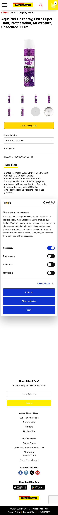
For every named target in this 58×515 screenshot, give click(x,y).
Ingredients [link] (11, 164)
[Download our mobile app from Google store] (38, 487)
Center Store (29, 443)
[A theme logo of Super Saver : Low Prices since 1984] (23, 5)
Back (6, 12)
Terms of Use (29, 512)
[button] (9, 98)
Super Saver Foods (29, 417)
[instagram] (26, 473)
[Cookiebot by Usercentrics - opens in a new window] (43, 203)
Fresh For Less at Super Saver (29, 447)
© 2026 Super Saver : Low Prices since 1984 (29, 509)
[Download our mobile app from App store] (20, 487)
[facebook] (20, 473)
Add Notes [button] (9, 148)
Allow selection (29, 301)
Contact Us (29, 431)
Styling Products (29, 12)
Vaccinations (29, 455)
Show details (43, 284)
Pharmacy (29, 452)
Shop (13, 12)
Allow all (29, 292)
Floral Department (29, 460)
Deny (29, 310)
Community (29, 422)
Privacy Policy (14, 512)
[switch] (51, 256)
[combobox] (29, 140)
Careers (29, 426)
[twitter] (32, 473)
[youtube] (37, 473)
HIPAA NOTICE (44, 512)
